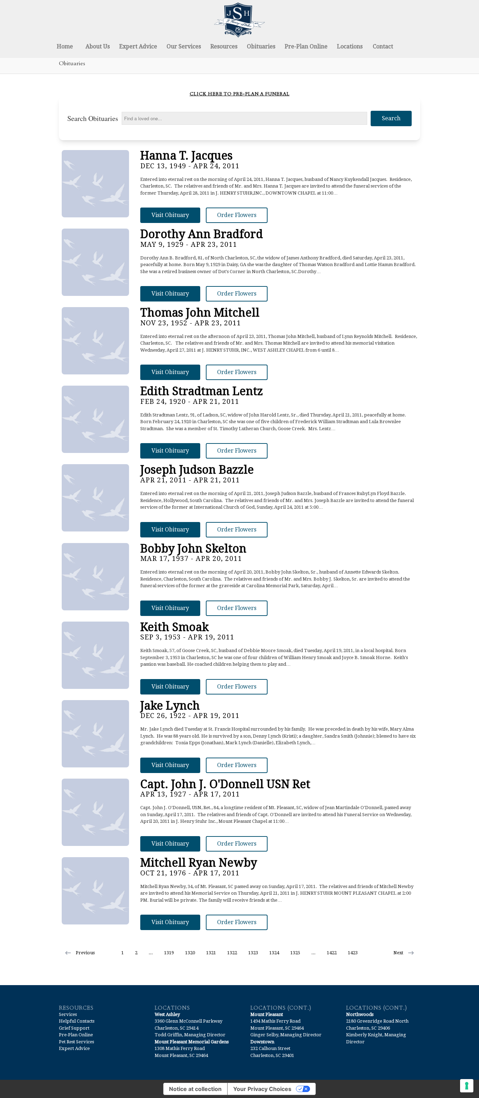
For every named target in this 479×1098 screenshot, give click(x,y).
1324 (274, 952)
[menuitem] (65, 46)
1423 (353, 952)
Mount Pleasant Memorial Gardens (192, 1041)
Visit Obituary (170, 215)
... (151, 952)
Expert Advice (74, 1048)
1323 (253, 952)
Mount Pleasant (266, 1014)
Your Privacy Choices (262, 1088)
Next (398, 952)
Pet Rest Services (76, 1041)
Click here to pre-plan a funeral (240, 94)
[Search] (414, 46)
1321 (211, 952)
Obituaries (72, 63)
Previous (85, 952)
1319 (169, 952)
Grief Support (74, 1028)
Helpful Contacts (76, 1021)
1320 (190, 952)
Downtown (262, 1041)
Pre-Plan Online (76, 1034)
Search (391, 118)
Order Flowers (236, 215)
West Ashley (167, 1014)
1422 (332, 952)
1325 (295, 952)
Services (68, 1014)
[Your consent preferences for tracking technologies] (466, 1085)
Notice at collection (195, 1088)
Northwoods (359, 1014)
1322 (232, 952)
